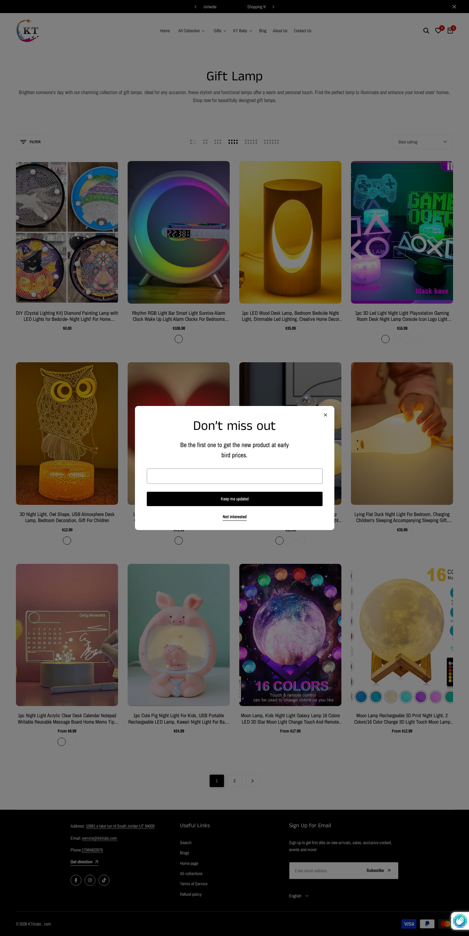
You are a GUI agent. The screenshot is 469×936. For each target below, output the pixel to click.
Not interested (235, 517)
